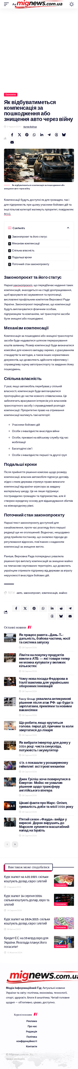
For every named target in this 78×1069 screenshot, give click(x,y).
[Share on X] (19, 134)
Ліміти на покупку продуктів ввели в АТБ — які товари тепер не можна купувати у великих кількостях (44, 661)
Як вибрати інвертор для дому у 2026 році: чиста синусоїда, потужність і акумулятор (44, 746)
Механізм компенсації (26, 243)
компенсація (50, 593)
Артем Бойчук (30, 127)
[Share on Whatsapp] (34, 134)
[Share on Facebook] (12, 134)
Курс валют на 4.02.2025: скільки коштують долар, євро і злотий (26, 879)
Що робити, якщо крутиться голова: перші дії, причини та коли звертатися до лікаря (46, 726)
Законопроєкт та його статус (29, 237)
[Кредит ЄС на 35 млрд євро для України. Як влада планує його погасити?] (64, 942)
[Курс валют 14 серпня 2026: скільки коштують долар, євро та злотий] (64, 900)
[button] (7, 4)
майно (63, 593)
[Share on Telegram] (49, 134)
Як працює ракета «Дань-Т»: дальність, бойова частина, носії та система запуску (44, 639)
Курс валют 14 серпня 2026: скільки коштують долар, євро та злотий (26, 900)
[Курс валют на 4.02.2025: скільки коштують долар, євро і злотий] (64, 881)
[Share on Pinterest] (26, 134)
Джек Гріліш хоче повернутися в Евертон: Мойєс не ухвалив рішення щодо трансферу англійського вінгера (44, 785)
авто (19, 593)
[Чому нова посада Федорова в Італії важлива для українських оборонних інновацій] (10, 681)
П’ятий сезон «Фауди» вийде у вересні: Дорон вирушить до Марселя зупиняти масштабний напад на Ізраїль (44, 825)
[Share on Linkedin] (41, 134)
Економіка (11, 94)
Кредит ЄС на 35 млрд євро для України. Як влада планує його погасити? (26, 942)
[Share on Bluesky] (63, 134)
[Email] (12, 142)
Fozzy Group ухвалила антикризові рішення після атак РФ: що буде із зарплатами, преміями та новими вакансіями (46, 704)
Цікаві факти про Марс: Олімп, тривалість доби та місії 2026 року (46, 805)
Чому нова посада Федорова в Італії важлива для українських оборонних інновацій (44, 682)
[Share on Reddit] (61, 608)
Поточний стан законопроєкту (30, 264)
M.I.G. (7, 214)
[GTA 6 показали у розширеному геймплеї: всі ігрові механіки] (10, 765)
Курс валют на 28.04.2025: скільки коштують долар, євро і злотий (27, 921)
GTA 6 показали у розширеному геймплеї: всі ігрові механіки (43, 764)
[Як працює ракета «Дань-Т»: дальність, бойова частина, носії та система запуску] (10, 637)
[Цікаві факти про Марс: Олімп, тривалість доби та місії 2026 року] (10, 805)
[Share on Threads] (56, 134)
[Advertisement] (39, 49)
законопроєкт (22, 285)
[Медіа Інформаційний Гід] (39, 4)
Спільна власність (23, 250)
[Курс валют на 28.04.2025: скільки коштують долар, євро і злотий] (64, 923)
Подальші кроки (22, 257)
